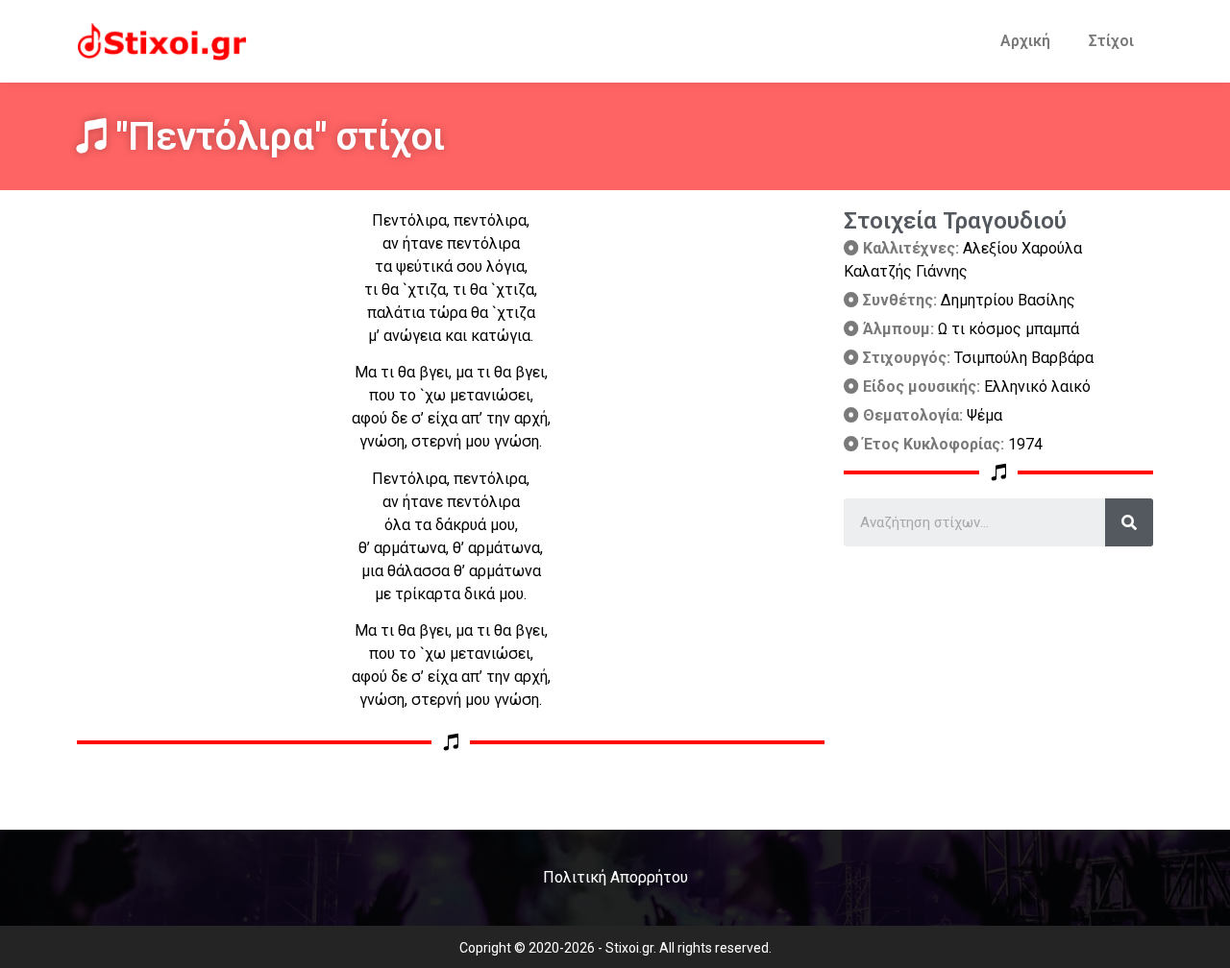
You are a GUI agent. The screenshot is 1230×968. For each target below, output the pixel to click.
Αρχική (1025, 41)
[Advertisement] (998, 681)
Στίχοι (1111, 41)
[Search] (1129, 522)
